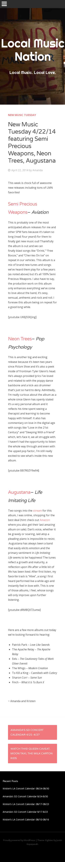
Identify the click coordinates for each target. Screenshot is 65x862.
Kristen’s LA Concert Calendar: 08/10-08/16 (26, 819)
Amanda (37, 170)
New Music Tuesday (22, 115)
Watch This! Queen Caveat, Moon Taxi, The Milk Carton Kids (31, 753)
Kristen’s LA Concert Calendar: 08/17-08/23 (26, 804)
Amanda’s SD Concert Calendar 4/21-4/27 (27, 732)
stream (37, 510)
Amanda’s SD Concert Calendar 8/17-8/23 (25, 811)
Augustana (19, 492)
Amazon (45, 520)
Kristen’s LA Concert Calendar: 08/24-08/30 (26, 788)
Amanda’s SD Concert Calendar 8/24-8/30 (25, 796)
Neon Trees (20, 339)
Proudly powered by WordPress (19, 840)
